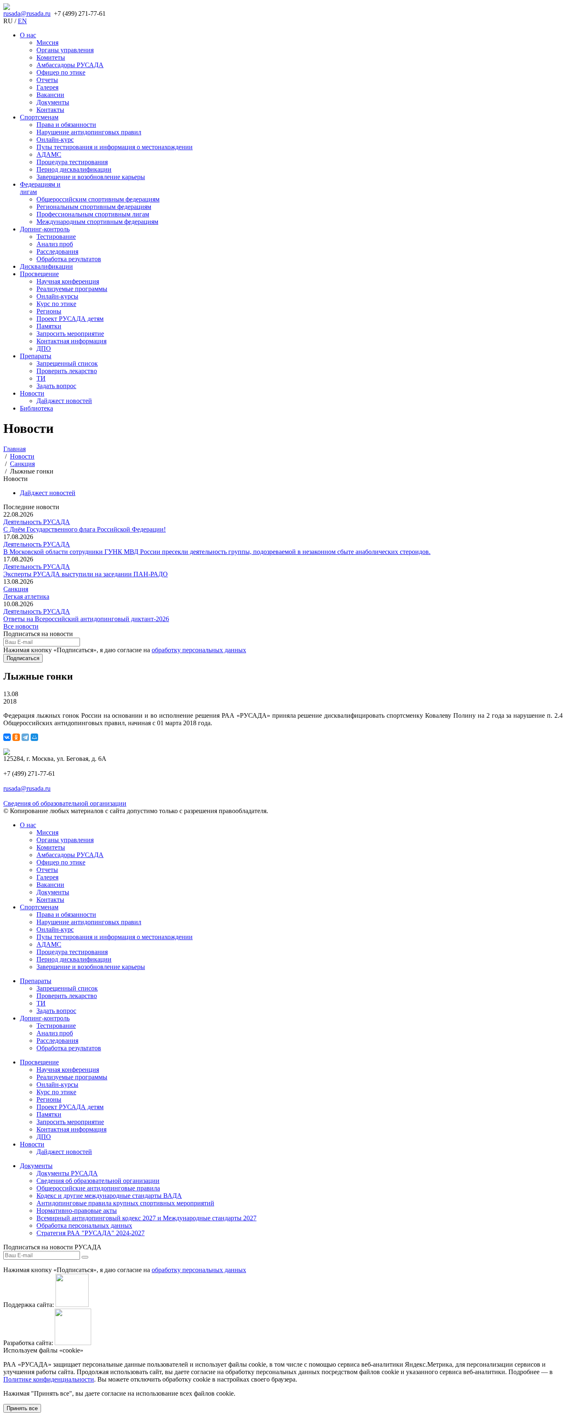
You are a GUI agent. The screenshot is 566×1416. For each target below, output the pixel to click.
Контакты (50, 109)
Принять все (22, 1408)
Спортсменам (39, 117)
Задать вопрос (56, 385)
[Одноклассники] (16, 737)
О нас (28, 35)
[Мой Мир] (34, 737)
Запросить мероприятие (70, 333)
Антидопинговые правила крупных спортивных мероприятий (125, 1203)
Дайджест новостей (64, 400)
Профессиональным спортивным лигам (92, 214)
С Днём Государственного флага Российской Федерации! (84, 529)
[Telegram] (25, 737)
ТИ (41, 378)
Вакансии (50, 94)
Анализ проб (54, 244)
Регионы (48, 311)
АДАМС (48, 154)
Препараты (35, 355)
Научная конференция (67, 281)
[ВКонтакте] (7, 737)
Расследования (57, 251)
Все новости (21, 626)
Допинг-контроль (45, 229)
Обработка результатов (68, 258)
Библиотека (36, 408)
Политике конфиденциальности (48, 1379)
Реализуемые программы (71, 288)
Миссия (47, 42)
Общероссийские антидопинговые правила (98, 1188)
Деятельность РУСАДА (36, 521)
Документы (52, 102)
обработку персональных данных (199, 649)
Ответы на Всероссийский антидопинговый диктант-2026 (86, 618)
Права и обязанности (66, 124)
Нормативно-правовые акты (76, 1210)
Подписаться (23, 658)
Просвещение (39, 273)
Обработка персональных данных (84, 1225)
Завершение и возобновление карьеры (90, 176)
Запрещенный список (67, 363)
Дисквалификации (46, 266)
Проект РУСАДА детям (70, 318)
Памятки (48, 326)
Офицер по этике (60, 72)
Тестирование (56, 236)
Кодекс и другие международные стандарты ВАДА (109, 1195)
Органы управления (65, 49)
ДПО (43, 348)
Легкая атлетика (26, 596)
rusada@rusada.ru (27, 13)
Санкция (15, 589)
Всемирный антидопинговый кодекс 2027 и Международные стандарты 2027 (146, 1218)
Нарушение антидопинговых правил (88, 132)
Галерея (47, 87)
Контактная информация (71, 341)
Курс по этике (56, 303)
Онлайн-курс (55, 139)
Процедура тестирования (72, 161)
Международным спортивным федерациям (97, 221)
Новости (32, 393)
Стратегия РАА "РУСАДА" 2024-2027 (90, 1232)
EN (22, 20)
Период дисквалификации (73, 169)
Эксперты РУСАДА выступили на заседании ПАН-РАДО (85, 574)
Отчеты (47, 79)
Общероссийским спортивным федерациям (98, 199)
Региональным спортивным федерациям (93, 206)
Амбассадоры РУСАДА (70, 64)
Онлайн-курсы (57, 296)
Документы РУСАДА (67, 1173)
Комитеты (50, 57)
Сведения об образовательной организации (64, 803)
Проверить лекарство (66, 370)
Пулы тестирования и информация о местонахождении (114, 147)
